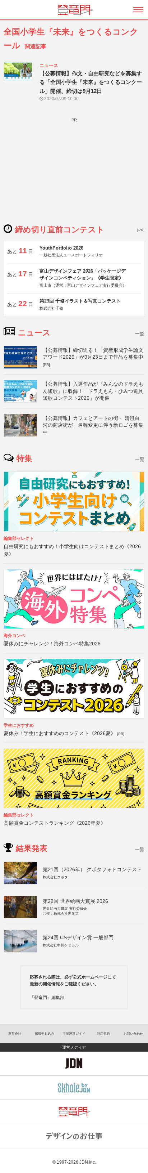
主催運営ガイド (74, 1033)
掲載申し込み (44, 1033)
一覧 (139, 333)
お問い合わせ (133, 1033)
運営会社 (14, 1033)
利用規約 (103, 1033)
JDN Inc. (87, 1162)
